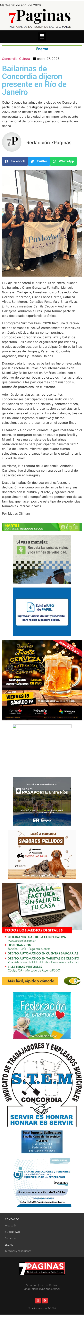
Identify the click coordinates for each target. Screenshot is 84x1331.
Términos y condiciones (18, 1251)
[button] (42, 36)
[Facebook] (45, 1300)
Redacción (10, 1225)
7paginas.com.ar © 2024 (42, 1308)
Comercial (10, 1238)
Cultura (24, 59)
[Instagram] (38, 1300)
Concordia (9, 59)
